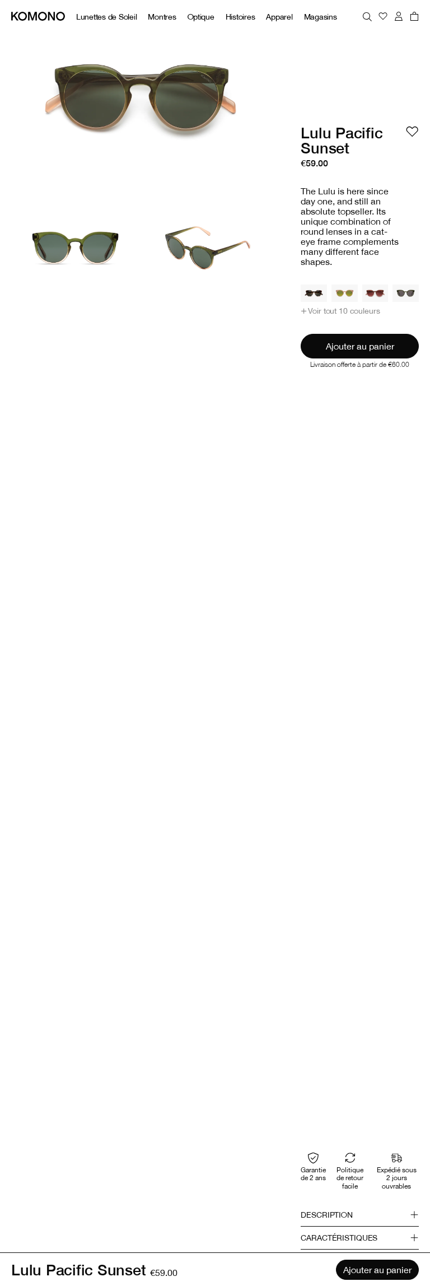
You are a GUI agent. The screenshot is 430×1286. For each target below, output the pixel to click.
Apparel (279, 16)
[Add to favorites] (412, 131)
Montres (162, 16)
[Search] (367, 16)
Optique (201, 16)
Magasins (320, 16)
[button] (340, 310)
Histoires (240, 16)
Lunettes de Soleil (106, 16)
